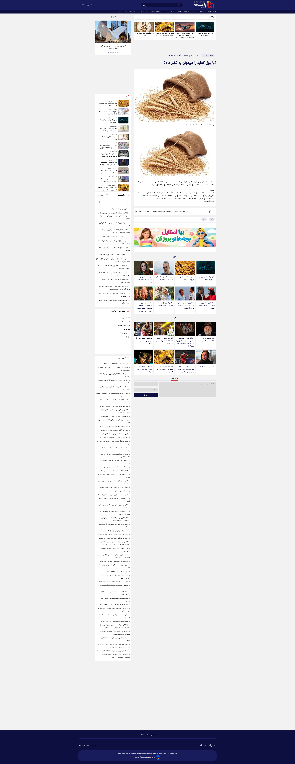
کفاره (204, 219)
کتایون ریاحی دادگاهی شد (207, 367)
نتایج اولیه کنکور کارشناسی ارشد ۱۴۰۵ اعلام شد (107, 113)
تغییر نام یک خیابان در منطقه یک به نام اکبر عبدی (207, 339)
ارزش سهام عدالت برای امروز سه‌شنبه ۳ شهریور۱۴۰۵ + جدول (108, 129)
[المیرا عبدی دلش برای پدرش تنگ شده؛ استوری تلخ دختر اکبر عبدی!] (164, 329)
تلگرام (205, 745)
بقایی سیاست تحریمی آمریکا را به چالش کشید (115, 434)
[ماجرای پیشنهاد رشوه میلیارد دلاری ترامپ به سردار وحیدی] (123, 162)
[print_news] (148, 211)
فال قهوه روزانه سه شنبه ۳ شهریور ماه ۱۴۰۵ (113, 254)
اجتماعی (179, 11)
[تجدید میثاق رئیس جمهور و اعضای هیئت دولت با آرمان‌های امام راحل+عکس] (113, 32)
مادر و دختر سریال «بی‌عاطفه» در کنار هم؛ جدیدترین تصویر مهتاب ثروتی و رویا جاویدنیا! (144, 307)
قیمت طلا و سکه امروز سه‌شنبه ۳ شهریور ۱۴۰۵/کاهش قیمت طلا (164, 34)
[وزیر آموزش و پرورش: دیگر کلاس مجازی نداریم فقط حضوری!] (123, 179)
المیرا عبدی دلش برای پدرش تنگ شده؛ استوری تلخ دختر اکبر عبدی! (164, 341)
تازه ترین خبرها (125, 333)
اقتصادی (202, 11)
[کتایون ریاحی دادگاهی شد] (206, 357)
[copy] (209, 211)
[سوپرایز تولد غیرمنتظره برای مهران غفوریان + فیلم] (164, 268)
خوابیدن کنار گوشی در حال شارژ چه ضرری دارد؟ (114, 531)
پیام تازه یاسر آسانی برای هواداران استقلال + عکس (113, 438)
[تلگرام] (140, 211)
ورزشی (164, 11)
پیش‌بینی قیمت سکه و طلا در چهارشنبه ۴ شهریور (186, 278)
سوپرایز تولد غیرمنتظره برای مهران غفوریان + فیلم (164, 278)
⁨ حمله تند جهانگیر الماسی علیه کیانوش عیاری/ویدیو (113, 538)
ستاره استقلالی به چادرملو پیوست (109, 138)
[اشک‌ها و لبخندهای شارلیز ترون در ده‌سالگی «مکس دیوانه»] (143, 357)
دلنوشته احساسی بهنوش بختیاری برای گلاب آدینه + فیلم (144, 280)
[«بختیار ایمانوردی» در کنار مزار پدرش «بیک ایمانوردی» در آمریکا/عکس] (185, 293)
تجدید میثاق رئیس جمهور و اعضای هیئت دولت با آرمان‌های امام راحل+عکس (112, 47)
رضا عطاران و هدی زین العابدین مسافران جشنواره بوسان (207, 305)
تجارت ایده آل (125, 329)
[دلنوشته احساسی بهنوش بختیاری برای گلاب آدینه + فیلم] (143, 268)
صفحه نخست (211, 11)
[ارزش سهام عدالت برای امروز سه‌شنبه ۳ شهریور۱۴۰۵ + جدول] (123, 128)
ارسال (146, 395)
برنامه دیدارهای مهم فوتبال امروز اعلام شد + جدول (114, 561)
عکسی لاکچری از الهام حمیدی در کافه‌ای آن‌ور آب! (165, 304)
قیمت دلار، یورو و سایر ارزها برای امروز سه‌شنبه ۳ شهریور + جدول (108, 146)
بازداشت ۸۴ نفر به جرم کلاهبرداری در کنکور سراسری (113, 471)
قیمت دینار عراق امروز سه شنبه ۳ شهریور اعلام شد (113, 582)
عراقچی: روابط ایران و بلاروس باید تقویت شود (114, 416)
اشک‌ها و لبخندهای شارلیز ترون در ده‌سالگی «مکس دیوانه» (144, 369)
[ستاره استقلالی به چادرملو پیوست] (123, 137)
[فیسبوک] (144, 211)
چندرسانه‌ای (134, 11)
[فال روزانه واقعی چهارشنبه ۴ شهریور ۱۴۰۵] (205, 27)
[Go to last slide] (97, 32)
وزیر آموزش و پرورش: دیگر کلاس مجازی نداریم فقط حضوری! (108, 180)
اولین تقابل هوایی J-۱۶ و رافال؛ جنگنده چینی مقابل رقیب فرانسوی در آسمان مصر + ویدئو (185, 35)
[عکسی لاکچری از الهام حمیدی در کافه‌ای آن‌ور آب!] (164, 293)
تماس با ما (89, 5)
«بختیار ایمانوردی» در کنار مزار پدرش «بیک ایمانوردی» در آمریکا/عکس (185, 305)
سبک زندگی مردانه (124, 325)
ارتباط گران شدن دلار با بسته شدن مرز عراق (116, 467)
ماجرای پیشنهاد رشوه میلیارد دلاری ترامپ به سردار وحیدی (108, 163)
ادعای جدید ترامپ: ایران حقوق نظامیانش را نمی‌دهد (113, 495)
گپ (214, 745)
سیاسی (194, 11)
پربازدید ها (121, 195)
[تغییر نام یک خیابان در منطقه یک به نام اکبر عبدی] (206, 329)
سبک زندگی (144, 11)
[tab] (117, 52)
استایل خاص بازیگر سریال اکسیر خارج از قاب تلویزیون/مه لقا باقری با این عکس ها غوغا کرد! (185, 342)
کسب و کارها (123, 11)
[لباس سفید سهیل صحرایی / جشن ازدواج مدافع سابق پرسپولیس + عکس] (185, 357)
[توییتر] (136, 211)
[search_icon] (144, 5)
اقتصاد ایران (126, 318)
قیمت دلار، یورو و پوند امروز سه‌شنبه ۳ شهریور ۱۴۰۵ (112, 651)
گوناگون (211, 17)
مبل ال (128, 337)
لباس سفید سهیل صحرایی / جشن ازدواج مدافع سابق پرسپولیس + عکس (185, 369)
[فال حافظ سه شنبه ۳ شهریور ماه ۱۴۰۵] (144, 27)
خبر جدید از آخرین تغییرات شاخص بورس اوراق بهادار (109, 155)
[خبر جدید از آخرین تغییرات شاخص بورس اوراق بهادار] (123, 154)
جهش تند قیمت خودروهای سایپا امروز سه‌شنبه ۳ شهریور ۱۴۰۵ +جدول (108, 172)
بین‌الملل (186, 11)
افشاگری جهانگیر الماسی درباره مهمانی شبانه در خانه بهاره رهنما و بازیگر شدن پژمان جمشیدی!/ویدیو (113, 216)
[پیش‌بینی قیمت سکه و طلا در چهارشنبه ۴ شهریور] (185, 268)
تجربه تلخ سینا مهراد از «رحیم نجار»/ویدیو (116, 571)
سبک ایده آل (126, 321)
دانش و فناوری (155, 11)
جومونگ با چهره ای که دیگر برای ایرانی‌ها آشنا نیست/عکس (144, 341)
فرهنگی (171, 11)
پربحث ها (101, 195)
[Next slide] (128, 32)
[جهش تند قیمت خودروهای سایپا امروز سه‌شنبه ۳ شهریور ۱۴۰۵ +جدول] (123, 170)
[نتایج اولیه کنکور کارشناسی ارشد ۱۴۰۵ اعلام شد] (123, 111)
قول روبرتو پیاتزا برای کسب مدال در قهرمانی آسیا (114, 605)
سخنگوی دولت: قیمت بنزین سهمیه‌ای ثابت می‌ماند (113, 426)
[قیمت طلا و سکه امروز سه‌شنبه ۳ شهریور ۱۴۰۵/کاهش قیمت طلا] (164, 27)
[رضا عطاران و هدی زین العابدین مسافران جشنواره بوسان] (206, 293)
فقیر (212, 219)
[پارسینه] (203, 5)
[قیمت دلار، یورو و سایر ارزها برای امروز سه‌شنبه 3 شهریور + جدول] (123, 145)
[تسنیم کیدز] (175, 238)
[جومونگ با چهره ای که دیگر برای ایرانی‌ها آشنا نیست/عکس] (143, 329)
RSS (83, 5)
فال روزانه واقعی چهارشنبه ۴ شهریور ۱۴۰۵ (205, 34)
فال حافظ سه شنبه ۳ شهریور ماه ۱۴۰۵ (144, 34)
